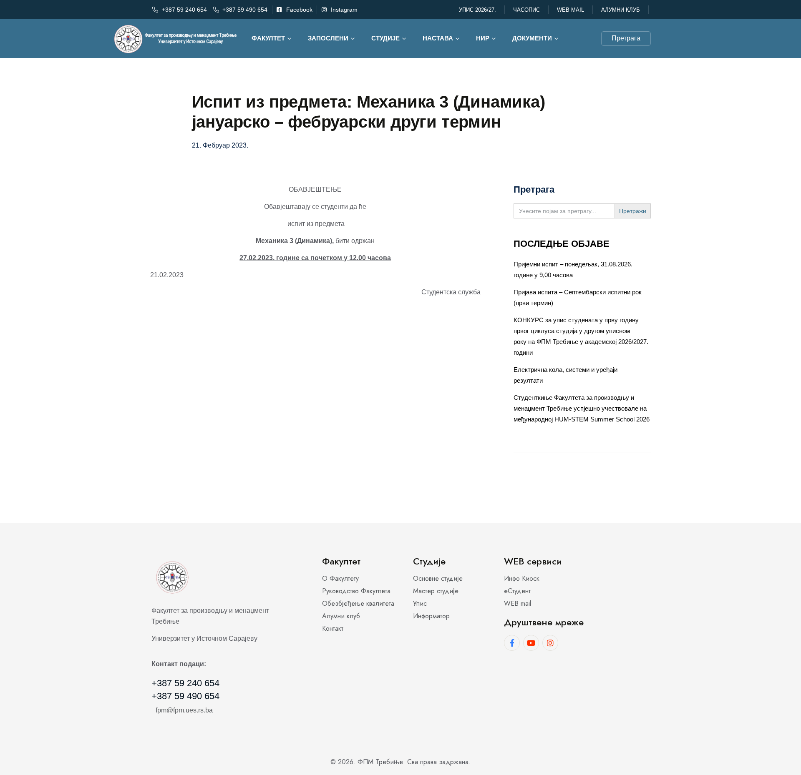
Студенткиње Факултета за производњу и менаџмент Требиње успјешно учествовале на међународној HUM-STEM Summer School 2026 (582, 408)
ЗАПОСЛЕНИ (328, 38)
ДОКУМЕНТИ (532, 38)
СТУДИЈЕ (385, 38)
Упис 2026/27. (477, 10)
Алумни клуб (620, 10)
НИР (482, 38)
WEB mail (570, 10)
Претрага (626, 38)
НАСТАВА (438, 38)
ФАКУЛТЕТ (268, 38)
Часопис (526, 10)
